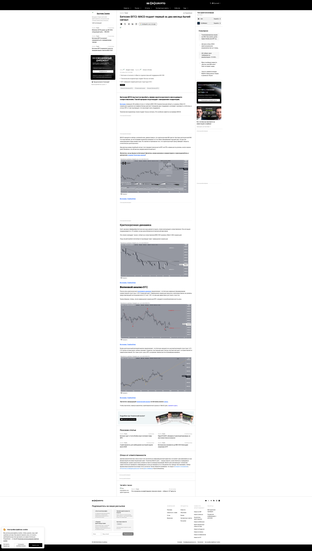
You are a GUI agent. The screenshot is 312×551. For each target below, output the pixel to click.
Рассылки (183, 521)
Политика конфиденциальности (131, 468)
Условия (179, 542)
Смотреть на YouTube (203, 126)
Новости (183, 510)
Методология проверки (211, 510)
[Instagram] (136, 24)
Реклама (169, 510)
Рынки (126, 13)
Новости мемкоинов (200, 534)
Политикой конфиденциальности (104, 77)
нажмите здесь (173, 405)
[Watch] (209, 113)
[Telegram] (128, 24)
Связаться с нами (172, 512)
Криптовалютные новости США (199, 525)
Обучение (183, 512)
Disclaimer (200, 542)
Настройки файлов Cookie (212, 542)
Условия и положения (181, 466)
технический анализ (143, 402)
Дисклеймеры (148, 468)
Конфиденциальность (189, 542)
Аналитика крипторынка (198, 518)
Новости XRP (197, 512)
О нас (168, 515)
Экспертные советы (186, 518)
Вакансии (170, 518)
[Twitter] (125, 24)
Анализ (122, 13)
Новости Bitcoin (198, 514)
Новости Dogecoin (199, 529)
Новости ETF (197, 537)
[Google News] (219, 500)
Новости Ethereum (199, 522)
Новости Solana (198, 532)
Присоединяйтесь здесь (98, 84)
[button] (102, 514)
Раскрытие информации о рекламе (212, 516)
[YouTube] (121, 24)
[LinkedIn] (132, 24)
